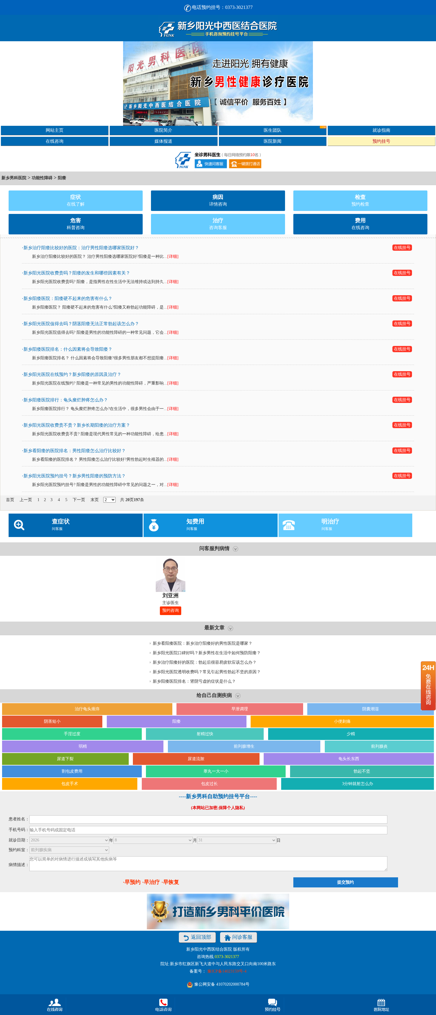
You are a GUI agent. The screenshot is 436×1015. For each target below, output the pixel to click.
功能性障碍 (42, 178)
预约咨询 (170, 610)
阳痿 (62, 178)
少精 (351, 734)
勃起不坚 (362, 771)
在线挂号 (402, 247)
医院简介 (163, 130)
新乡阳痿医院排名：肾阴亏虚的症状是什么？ (194, 681)
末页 (94, 500)
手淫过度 (72, 734)
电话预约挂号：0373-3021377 (222, 7)
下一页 (79, 500)
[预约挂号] (272, 1004)
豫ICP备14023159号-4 (226, 971)
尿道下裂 (65, 759)
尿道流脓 (196, 759)
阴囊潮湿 (370, 709)
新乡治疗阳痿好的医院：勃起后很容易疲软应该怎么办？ (205, 662)
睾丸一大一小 (215, 771)
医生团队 (272, 130)
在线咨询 (54, 141)
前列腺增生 (244, 746)
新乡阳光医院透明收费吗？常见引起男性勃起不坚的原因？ (207, 672)
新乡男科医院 (13, 178)
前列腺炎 (379, 746)
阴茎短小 (52, 721)
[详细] (173, 256)
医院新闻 (272, 141)
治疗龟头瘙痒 (87, 709)
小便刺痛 (342, 721)
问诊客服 (242, 937)
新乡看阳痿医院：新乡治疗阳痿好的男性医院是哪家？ (202, 643)
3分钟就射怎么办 (357, 783)
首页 (10, 500)
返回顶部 (201, 937)
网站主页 (54, 130)
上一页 (26, 500)
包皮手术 (69, 783)
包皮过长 (209, 783)
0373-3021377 (227, 956)
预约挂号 (381, 141)
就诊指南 (381, 130)
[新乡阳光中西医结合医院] (218, 28)
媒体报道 (163, 141)
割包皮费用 (72, 771)
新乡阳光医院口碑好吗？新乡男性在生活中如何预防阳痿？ (207, 653)
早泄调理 (239, 709)
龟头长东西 (348, 759)
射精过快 (205, 734)
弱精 (83, 746)
